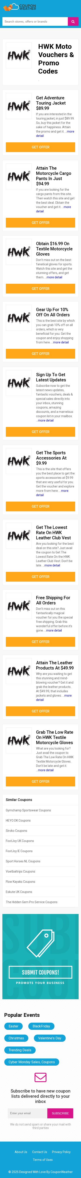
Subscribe (60, 1113)
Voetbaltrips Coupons (20, 871)
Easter (13, 1026)
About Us (21, 1152)
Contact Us (39, 1152)
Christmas (16, 1038)
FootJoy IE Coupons (19, 851)
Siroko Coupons (16, 830)
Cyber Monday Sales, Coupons (32, 1062)
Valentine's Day (49, 1038)
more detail (54, 277)
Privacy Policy (61, 1152)
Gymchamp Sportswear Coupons (28, 810)
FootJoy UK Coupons (20, 841)
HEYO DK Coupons (18, 820)
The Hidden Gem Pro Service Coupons (31, 902)
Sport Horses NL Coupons (23, 861)
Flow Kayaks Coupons (20, 881)
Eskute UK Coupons (19, 892)
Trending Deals (20, 1050)
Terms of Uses (43, 1160)
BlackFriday (41, 1026)
